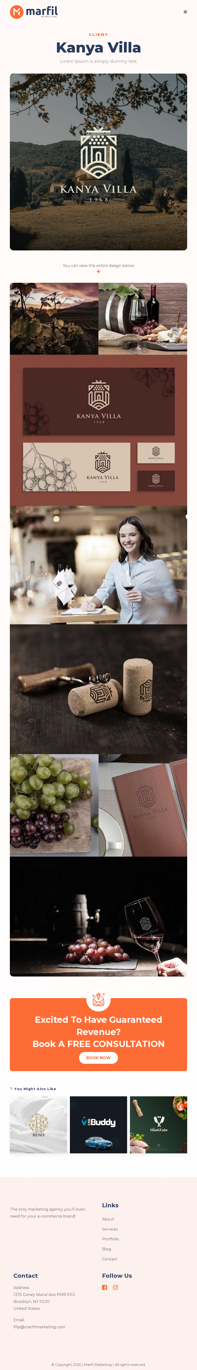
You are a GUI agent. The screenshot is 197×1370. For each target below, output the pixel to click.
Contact (109, 1259)
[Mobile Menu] (185, 12)
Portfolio (110, 1239)
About (108, 1219)
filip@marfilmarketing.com (39, 1327)
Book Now (98, 1058)
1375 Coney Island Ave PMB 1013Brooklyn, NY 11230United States (44, 1301)
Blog (106, 1249)
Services (110, 1229)
